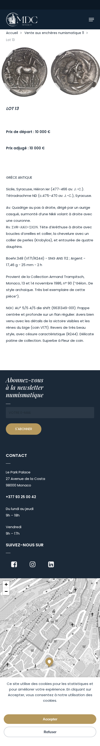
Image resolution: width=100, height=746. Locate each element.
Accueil (12, 33)
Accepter (50, 719)
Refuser (50, 732)
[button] (91, 19)
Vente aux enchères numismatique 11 (54, 33)
